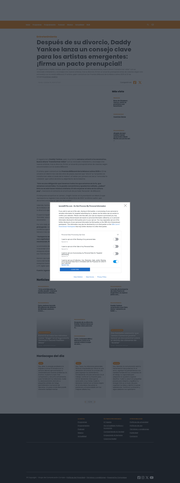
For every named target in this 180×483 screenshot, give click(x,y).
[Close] (126, 206)
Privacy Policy (101, 277)
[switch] (116, 239)
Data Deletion (78, 277)
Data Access (90, 277)
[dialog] (90, 241)
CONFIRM (75, 269)
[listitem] (90, 235)
